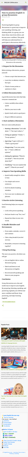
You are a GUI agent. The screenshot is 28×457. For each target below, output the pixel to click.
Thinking (11, 453)
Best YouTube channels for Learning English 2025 (13, 369)
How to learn (22, 452)
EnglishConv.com (8, 452)
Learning (15, 452)
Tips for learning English (8, 301)
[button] (3, 20)
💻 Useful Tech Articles (8, 442)
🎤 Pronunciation (7, 422)
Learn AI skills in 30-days (10, 431)
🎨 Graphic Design (7, 444)
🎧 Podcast (5, 445)
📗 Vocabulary (6, 426)
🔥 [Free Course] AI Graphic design (11, 440)
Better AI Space (8, 429)
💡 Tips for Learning (7, 417)
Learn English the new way (11, 415)
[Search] (26, 2)
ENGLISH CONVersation (11, 2)
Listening (16, 453)
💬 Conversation (6, 424)
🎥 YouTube (5, 447)
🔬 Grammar (5, 420)
